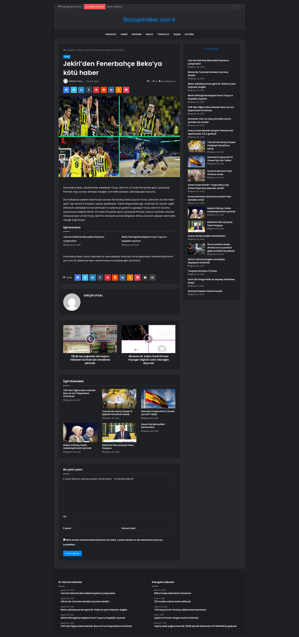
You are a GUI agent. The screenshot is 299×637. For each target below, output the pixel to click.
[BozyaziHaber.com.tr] (149, 19)
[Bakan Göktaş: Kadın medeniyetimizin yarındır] (80, 432)
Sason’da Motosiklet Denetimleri (153, 426)
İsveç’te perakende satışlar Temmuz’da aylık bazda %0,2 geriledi (210, 132)
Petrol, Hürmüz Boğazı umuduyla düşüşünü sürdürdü (206, 261)
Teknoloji (163, 34)
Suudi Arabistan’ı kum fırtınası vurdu (219, 172)
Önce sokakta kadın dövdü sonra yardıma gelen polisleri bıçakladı (221, 247)
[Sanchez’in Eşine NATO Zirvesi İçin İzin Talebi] (158, 398)
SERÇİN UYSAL (76, 81)
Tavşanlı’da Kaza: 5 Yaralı (202, 271)
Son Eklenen (212, 48)
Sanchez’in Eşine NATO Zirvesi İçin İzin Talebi (158, 413)
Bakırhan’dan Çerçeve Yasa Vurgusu (117, 447)
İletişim (189, 34)
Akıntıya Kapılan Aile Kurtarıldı (205, 291)
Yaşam (176, 34)
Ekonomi (136, 34)
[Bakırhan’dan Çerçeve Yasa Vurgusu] (119, 432)
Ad (65, 516)
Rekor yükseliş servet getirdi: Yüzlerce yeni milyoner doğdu (136, 6)
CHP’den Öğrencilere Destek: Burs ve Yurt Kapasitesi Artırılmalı (79, 393)
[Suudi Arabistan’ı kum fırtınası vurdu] (196, 175)
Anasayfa (110, 34)
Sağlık (149, 34)
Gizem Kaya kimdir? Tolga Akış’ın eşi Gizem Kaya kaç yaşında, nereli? (208, 186)
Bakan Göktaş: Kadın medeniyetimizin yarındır (77, 447)
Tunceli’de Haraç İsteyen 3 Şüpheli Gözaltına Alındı (117, 413)
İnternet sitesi (128, 528)
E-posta (68, 528)
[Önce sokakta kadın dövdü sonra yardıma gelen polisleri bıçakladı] (196, 248)
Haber (124, 34)
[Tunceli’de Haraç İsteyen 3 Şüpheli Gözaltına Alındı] (119, 398)
